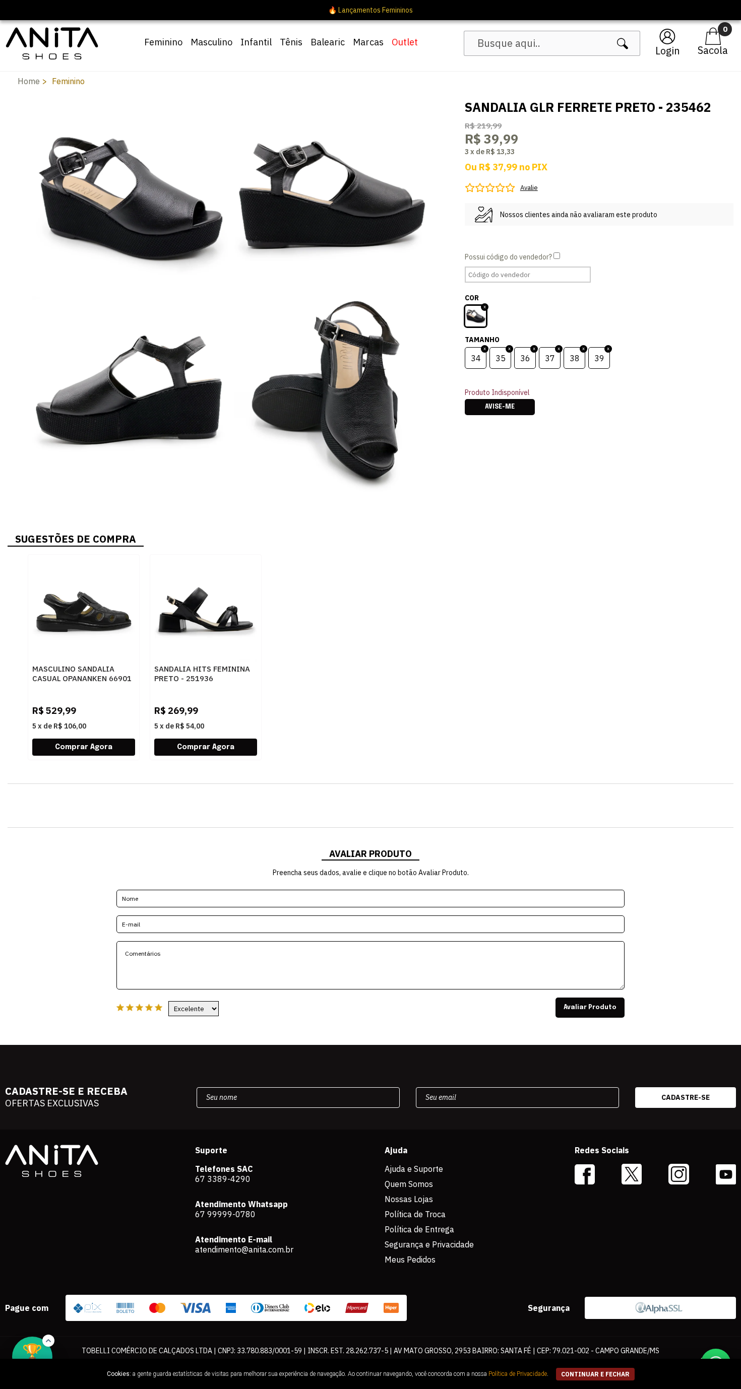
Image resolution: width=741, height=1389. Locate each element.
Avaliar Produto (590, 1008)
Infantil (256, 42)
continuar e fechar (595, 1374)
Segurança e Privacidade (429, 1244)
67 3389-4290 (223, 1179)
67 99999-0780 (225, 1214)
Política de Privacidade (517, 1373)
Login (667, 50)
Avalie (529, 187)
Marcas (368, 42)
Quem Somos (409, 1184)
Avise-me (500, 407)
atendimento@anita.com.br (244, 1249)
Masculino (211, 42)
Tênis (291, 42)
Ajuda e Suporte (414, 1169)
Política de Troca (415, 1214)
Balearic (328, 42)
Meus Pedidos (410, 1259)
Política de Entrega (419, 1229)
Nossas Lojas (409, 1199)
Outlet (405, 42)
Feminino (163, 42)
